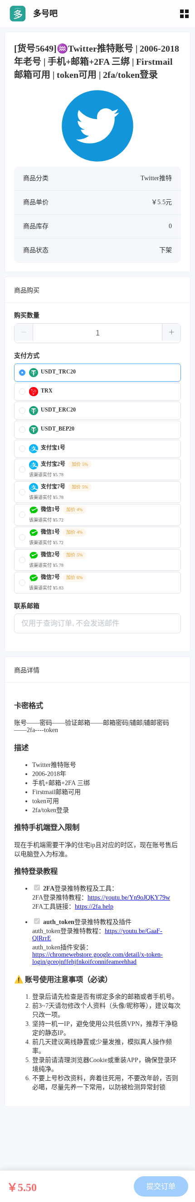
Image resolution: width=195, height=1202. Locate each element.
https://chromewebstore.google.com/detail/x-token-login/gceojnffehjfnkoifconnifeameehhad (97, 958)
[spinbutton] (97, 333)
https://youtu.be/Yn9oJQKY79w (129, 897)
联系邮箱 (26, 606)
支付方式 (26, 355)
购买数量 (26, 315)
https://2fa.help (94, 906)
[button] (24, 332)
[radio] (97, 373)
